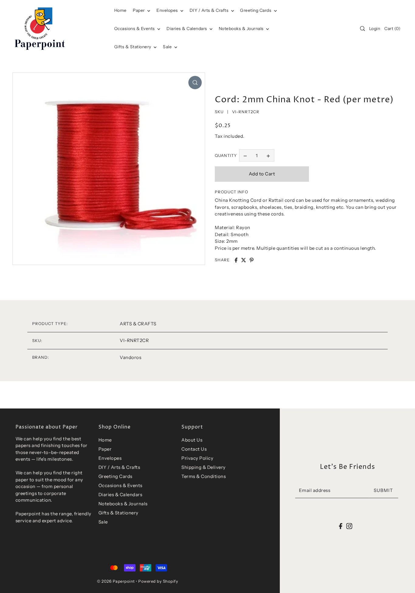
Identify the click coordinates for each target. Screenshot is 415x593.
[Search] (362, 28)
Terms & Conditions (203, 476)
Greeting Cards (256, 10)
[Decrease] (245, 155)
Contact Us (194, 449)
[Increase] (268, 155)
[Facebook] (340, 525)
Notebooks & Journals (242, 28)
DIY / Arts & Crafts (210, 10)
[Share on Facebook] (236, 260)
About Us (191, 440)
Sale (168, 46)
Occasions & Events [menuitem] (135, 28)
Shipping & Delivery (203, 467)
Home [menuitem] (120, 10)
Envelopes (167, 10)
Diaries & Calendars (187, 28)
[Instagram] (349, 525)
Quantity (226, 155)
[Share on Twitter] (243, 260)
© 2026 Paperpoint (116, 581)
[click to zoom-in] (195, 82)
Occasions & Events (120, 485)
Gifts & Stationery (133, 46)
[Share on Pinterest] (251, 260)
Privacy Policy (197, 458)
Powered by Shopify (158, 581)
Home (105, 440)
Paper (139, 10)
